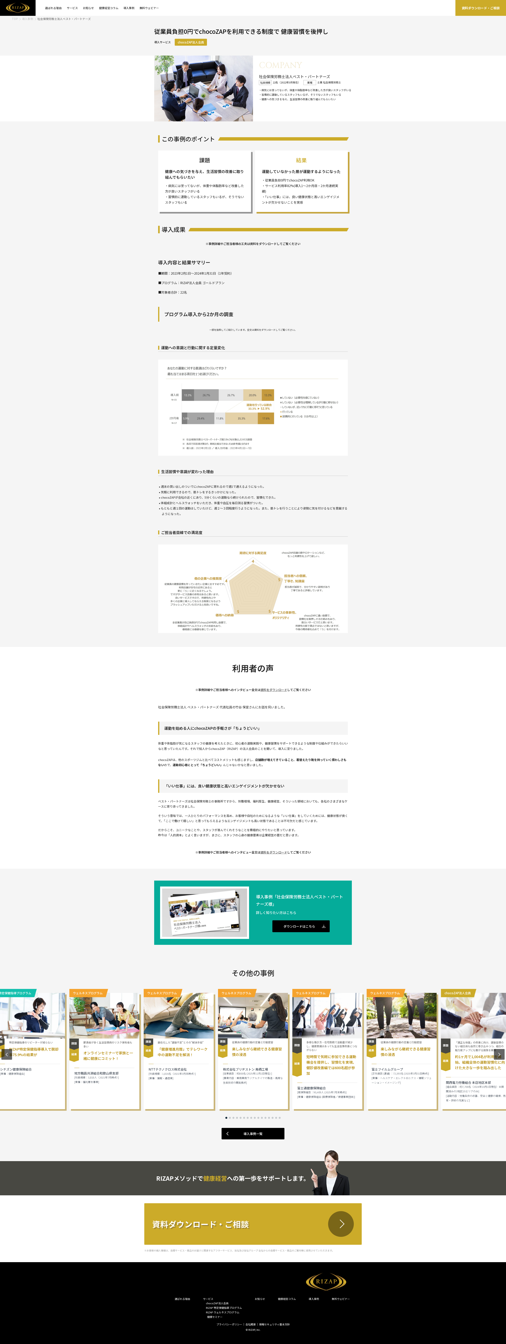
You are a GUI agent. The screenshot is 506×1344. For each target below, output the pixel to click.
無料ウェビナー (149, 8)
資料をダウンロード (274, 690)
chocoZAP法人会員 (217, 1303)
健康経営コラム (108, 8)
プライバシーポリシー (229, 1324)
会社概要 (250, 1324)
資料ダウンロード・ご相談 (481, 8)
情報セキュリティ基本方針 (274, 1324)
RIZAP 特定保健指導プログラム (224, 1308)
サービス (72, 8)
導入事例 (128, 8)
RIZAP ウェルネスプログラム (222, 1312)
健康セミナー (214, 1317)
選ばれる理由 (53, 8)
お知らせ (88, 8)
